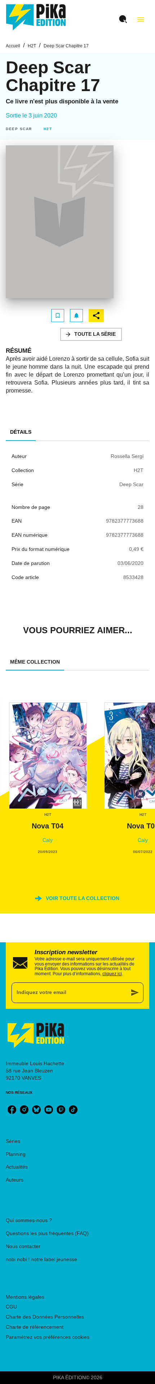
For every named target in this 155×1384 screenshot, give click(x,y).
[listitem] (12, 1110)
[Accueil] (36, 17)
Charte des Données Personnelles (45, 1317)
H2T (32, 45)
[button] (20, 129)
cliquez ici (112, 973)
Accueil (13, 45)
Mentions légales (25, 1297)
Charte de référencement (34, 1327)
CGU (11, 1307)
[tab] (21, 432)
